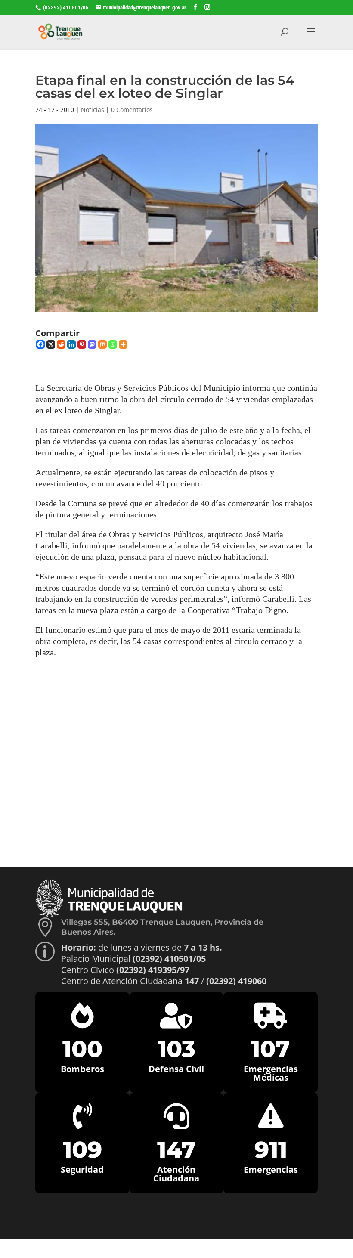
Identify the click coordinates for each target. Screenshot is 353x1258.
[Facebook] (40, 344)
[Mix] (102, 344)
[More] (123, 344)
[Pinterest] (81, 344)
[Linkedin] (71, 344)
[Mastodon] (92, 344)
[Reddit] (61, 344)
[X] (50, 344)
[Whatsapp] (112, 344)
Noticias (92, 109)
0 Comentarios (132, 109)
